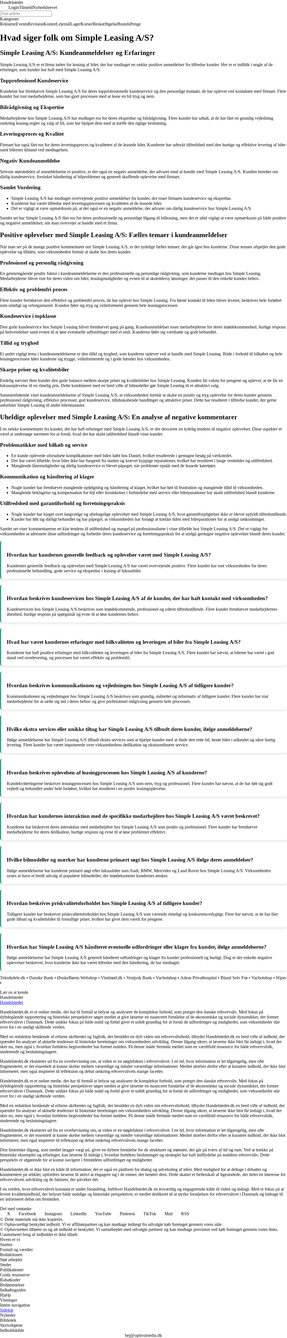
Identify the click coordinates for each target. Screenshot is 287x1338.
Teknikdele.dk (12, 977)
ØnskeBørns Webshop (77, 977)
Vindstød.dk (111, 977)
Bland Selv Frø (234, 977)
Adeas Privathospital (198, 977)
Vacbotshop (166, 977)
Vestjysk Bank (139, 977)
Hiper (281, 977)
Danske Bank (41, 977)
